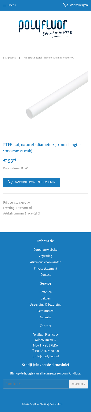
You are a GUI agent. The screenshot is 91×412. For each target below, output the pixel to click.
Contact (46, 274)
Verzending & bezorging (45, 304)
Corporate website (45, 249)
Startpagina (9, 57)
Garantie (45, 317)
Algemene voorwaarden (45, 262)
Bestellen (46, 292)
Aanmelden (78, 384)
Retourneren (45, 311)
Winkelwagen (78, 5)
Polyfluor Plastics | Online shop (46, 404)
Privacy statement (45, 268)
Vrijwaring (45, 256)
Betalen (46, 298)
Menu (12, 5)
